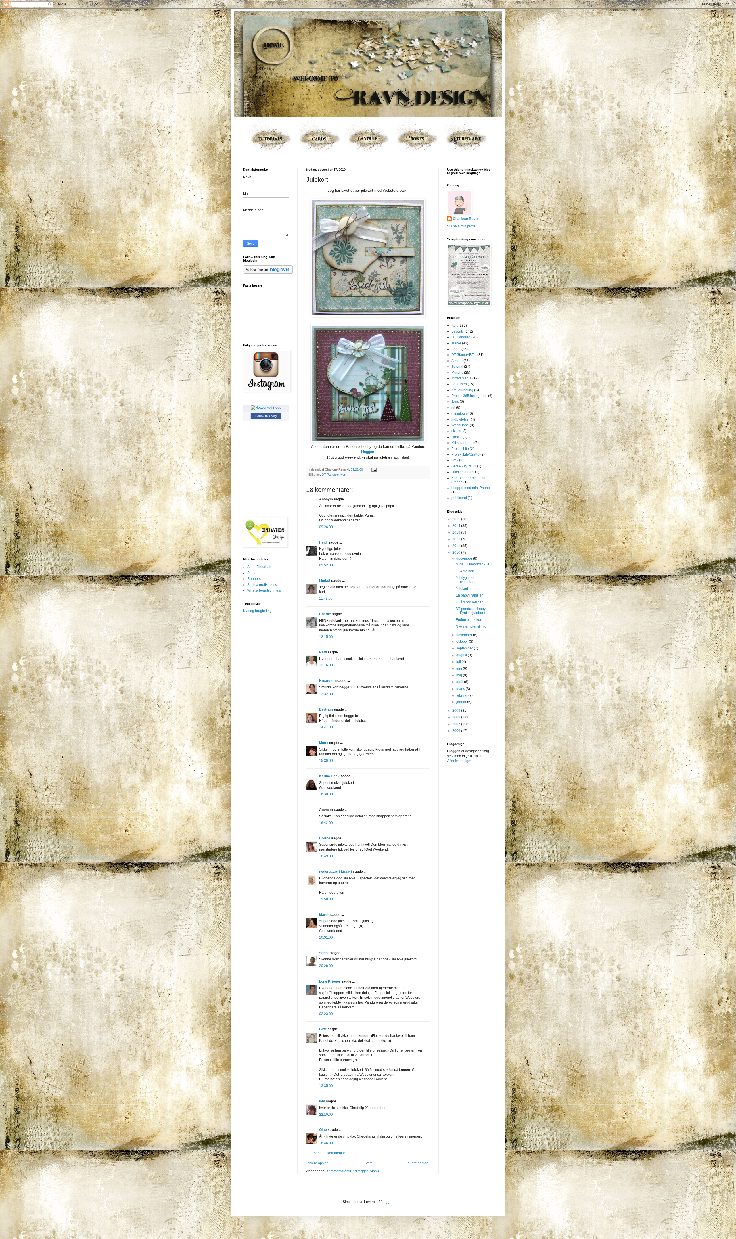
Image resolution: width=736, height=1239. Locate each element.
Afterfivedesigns (459, 761)
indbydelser (460, 419)
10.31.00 (326, 937)
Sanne (324, 953)
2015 (456, 519)
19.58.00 (326, 899)
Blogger (386, 1202)
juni (459, 668)
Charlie (325, 614)
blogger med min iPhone (470, 488)
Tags (455, 402)
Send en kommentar (329, 1153)
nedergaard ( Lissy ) (335, 872)
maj (459, 675)
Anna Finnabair (259, 567)
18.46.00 (326, 1143)
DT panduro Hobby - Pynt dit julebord (472, 611)
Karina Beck (329, 776)
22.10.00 (326, 1115)
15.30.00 (326, 761)
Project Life (460, 449)
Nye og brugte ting (257, 611)
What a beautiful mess (264, 590)
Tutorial (457, 367)
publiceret (459, 498)
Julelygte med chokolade (467, 580)
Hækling (458, 437)
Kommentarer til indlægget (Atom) (352, 1171)
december (464, 559)
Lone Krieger (329, 981)
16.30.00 (326, 794)
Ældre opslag (417, 1163)
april (460, 682)
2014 (456, 526)
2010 (456, 553)
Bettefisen (459, 384)
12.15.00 (326, 637)
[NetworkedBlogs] (266, 408)
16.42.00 (326, 823)
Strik (454, 460)
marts (461, 689)
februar (462, 695)
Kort (343, 474)
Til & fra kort (465, 571)
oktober (462, 642)
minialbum (459, 413)
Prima (251, 573)
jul (453, 408)
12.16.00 (326, 665)
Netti (323, 652)
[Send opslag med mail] (373, 469)
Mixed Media (461, 378)
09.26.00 (326, 527)
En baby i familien (470, 595)
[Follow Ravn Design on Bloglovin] (268, 273)
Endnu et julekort (469, 620)
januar (461, 702)
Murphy (457, 373)
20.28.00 (326, 966)
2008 (456, 717)
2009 (456, 711)
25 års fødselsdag (470, 602)
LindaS (324, 581)
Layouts (457, 331)
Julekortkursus (462, 472)
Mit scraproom (462, 443)
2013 (456, 532)
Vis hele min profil (461, 226)
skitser (456, 431)
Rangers (254, 579)
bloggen (367, 452)
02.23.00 (326, 1014)
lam (322, 1101)
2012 (456, 539)
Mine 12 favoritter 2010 (474, 564)
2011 (456, 546)
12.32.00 (326, 694)
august (462, 655)
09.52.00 (326, 565)
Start (368, 1163)
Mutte (323, 743)
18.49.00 (326, 856)
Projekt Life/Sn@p (465, 454)
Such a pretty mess (262, 585)
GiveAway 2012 (463, 466)
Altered (457, 361)
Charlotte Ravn (465, 219)
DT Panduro (330, 474)
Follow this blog (266, 416)
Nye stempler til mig (471, 626)
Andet (456, 349)
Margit (324, 915)
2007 (456, 724)
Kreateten (327, 681)
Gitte (323, 1029)
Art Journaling (462, 390)
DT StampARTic (463, 355)
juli (459, 662)
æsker (456, 343)
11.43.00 (326, 599)
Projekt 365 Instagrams (469, 396)
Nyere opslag (318, 1163)
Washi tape (460, 425)
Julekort (462, 589)
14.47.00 (326, 727)
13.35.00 (326, 1086)
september (465, 648)
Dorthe (324, 838)
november (464, 635)
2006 (456, 731)
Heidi (323, 542)
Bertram (326, 709)
